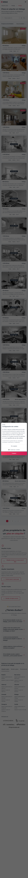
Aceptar (14, 453)
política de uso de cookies (15, 438)
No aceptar (14, 446)
